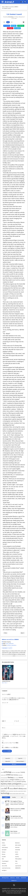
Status (7, 761)
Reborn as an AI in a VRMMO (17, 808)
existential (17, 849)
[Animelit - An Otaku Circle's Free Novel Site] (9, 2)
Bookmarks (23, 877)
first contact (16, 777)
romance (22, 785)
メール (16, 721)
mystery (4, 784)
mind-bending (14, 781)
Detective (17, 847)
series (7, 643)
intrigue (12, 779)
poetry (7, 785)
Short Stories (13, 831)
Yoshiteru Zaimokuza (11, 645)
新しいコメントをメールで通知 (10, 742)
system (24, 791)
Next (11, 22)
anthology (7, 772)
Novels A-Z (14, 880)
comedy (16, 818)
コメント (5, 702)
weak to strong (21, 793)
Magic (2, 781)
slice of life (20, 818)
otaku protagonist (14, 784)
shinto (11, 788)
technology (5, 793)
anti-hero (13, 772)
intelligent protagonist (5, 779)
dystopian (5, 648)
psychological (18, 785)
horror (21, 777)
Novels (17, 877)
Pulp (16, 861)
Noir (3, 858)
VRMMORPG (18, 868)
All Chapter (8, 22)
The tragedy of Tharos (16, 801)
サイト (3, 727)
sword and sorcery (6, 868)
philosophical (24, 784)
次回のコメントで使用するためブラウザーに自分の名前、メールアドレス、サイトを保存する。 (14, 736)
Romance (16, 804)
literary (3, 854)
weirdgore (4, 870)
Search (14, 764)
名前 (4, 721)
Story (17, 791)
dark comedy (18, 845)
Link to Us (12, 877)
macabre (4, 856)
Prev (4, 22)
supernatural (20, 791)
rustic (2, 788)
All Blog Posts (5, 877)
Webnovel (11, 643)
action (2, 772)
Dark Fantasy (14, 775)
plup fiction (3, 785)
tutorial (11, 793)
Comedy (22, 772)
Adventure (19, 802)
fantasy (11, 777)
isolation (17, 779)
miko (9, 781)
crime (8, 775)
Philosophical (18, 858)
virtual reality (15, 793)
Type (20, 758)
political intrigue (11, 785)
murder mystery (21, 781)
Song (14, 791)
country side (3, 775)
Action (15, 802)
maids (6, 781)
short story (18, 788)
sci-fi (10, 648)
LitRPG (23, 779)
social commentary (9, 791)
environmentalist (4, 777)
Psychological (5, 861)
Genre (7, 758)
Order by (19, 761)
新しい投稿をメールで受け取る (10, 747)
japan (21, 779)
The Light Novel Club (15, 816)
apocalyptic (18, 772)
